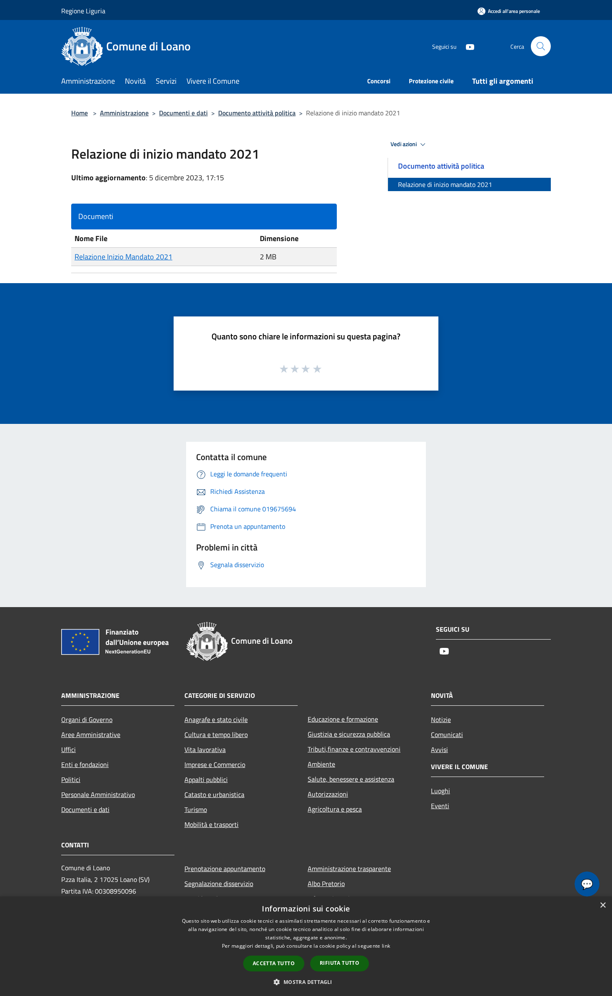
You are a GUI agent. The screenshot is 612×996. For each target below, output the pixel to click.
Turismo (195, 809)
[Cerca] (541, 46)
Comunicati (447, 735)
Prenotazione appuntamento (224, 869)
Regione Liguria (83, 11)
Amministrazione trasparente (349, 869)
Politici (70, 779)
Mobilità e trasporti (211, 824)
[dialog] (306, 946)
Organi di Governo (86, 720)
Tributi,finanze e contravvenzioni (354, 749)
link (386, 945)
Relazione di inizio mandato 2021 (445, 184)
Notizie (441, 720)
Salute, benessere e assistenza (351, 779)
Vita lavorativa (205, 749)
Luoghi (440, 791)
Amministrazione (124, 113)
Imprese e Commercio (214, 764)
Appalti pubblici (206, 779)
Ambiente (321, 764)
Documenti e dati (183, 113)
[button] (306, 982)
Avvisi (439, 749)
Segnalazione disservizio (218, 884)
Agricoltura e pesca (335, 809)
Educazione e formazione (343, 719)
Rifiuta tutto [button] (339, 962)
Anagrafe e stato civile (216, 720)
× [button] (603, 905)
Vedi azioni (404, 144)
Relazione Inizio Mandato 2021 (123, 256)
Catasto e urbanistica (214, 794)
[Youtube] (466, 46)
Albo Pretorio (326, 884)
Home (79, 113)
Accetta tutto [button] (274, 963)
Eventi (440, 806)
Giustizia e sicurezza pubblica (349, 734)
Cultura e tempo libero (216, 735)
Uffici (68, 749)
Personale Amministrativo (98, 794)
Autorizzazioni (328, 794)
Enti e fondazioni (85, 764)
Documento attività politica (257, 113)
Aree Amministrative (90, 735)
